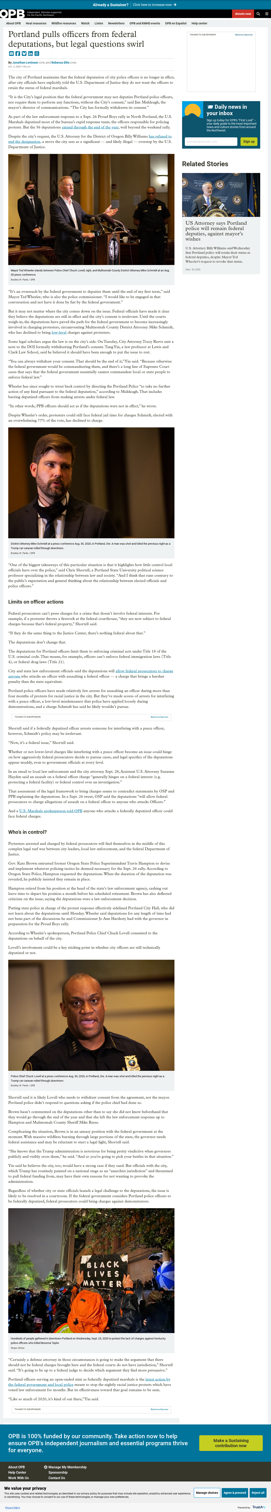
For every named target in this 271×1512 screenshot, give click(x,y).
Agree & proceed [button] (235, 1492)
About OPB (13, 23)
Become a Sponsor (159, 717)
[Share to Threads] (37, 53)
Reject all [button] (258, 1492)
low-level (59, 332)
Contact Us (56, 1478)
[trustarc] (259, 1507)
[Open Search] (258, 14)
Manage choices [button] (207, 1492)
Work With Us (18, 1478)
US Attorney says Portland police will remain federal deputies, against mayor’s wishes (216, 231)
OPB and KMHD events (145, 23)
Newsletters (116, 23)
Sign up (249, 141)
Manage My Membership (67, 1467)
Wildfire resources (63, 23)
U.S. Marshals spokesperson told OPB (50, 811)
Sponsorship (58, 1472)
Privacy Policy (12, 1507)
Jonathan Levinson (25, 62)
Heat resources (36, 23)
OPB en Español (176, 23)
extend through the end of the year (90, 127)
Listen (99, 23)
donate (243, 13)
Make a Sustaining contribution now (231, 1443)
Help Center (17, 1472)
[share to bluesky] (24, 53)
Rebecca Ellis (60, 62)
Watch (85, 23)
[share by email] (11, 53)
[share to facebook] (18, 53)
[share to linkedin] (30, 53)
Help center (199, 23)
